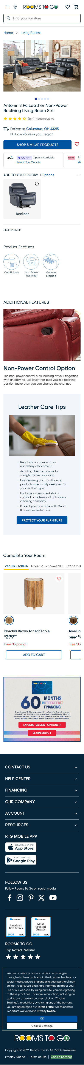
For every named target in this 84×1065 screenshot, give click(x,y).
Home (8, 33)
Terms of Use (38, 1057)
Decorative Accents (47, 565)
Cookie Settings (61, 1057)
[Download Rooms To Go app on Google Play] (20, 860)
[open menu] (7, 7)
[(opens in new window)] (9, 897)
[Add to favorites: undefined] (77, 144)
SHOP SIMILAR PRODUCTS (37, 145)
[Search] (7, 18)
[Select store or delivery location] (15, 7)
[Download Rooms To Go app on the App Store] (20, 847)
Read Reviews (45, 118)
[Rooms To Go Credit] (42, 703)
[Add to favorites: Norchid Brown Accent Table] (59, 578)
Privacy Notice (15, 1057)
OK (42, 1018)
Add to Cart (34, 655)
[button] (42, 464)
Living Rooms (31, 33)
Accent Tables (16, 565)
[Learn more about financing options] (42, 736)
